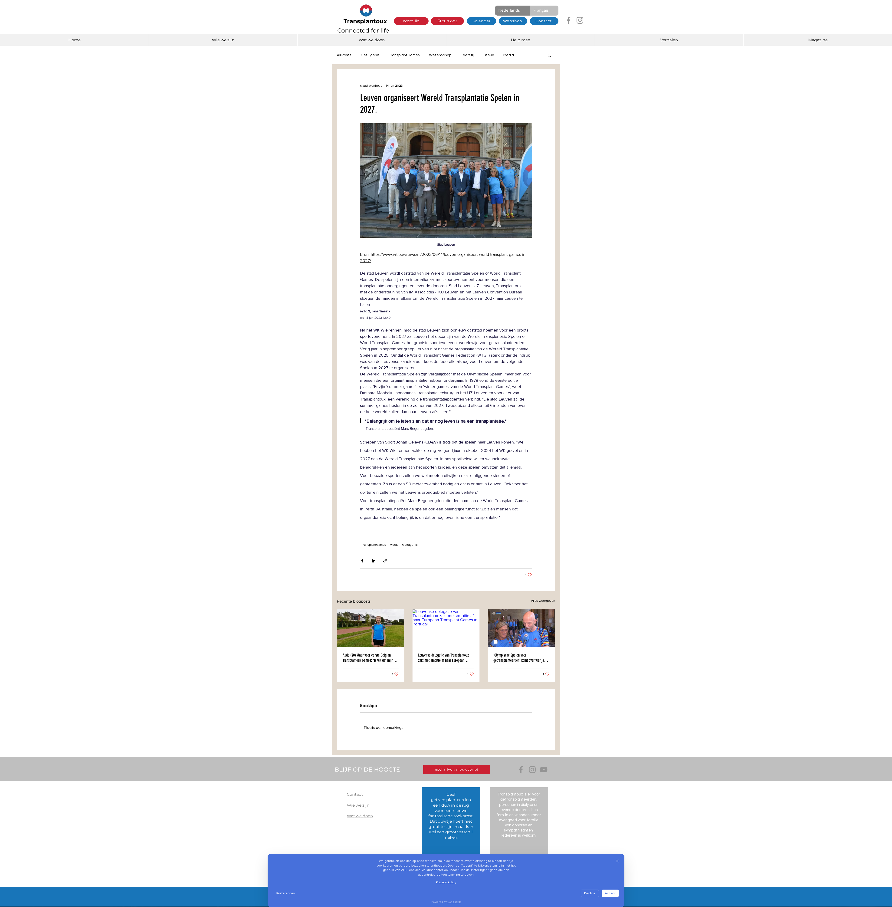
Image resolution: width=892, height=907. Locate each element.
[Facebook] (568, 20)
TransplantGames (404, 55)
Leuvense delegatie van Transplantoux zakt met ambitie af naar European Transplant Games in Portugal (443, 658)
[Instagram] (579, 20)
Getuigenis (370, 55)
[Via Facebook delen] (362, 561)
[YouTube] (543, 769)
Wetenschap (440, 55)
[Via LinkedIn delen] (373, 561)
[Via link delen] (385, 561)
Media (508, 55)
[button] (549, 55)
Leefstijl (467, 55)
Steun (489, 55)
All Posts (344, 55)
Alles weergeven (543, 600)
